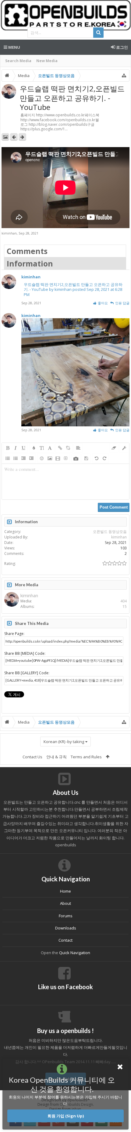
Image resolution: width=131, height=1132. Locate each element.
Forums (66, 916)
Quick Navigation (74, 952)
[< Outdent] (23, 458)
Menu (13, 47)
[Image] (49, 458)
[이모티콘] (41, 458)
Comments (27, 251)
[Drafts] (86, 458)
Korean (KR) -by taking (64, 741)
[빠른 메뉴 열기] (124, 75)
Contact (65, 940)
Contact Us (32, 757)
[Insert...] (65, 458)
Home (65, 891)
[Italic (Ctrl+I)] (15, 448)
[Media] (57, 458)
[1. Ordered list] (15, 458)
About (65, 903)
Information (30, 263)
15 (124, 606)
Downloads (65, 928)
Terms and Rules (86, 757)
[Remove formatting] (113, 448)
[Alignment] (78, 448)
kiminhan (9, 233)
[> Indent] (31, 458)
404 (123, 601)
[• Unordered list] (7, 458)
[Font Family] (49, 448)
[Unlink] (68, 448)
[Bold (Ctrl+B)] (7, 448)
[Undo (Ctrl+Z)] (96, 458)
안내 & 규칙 (56, 757)
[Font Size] (41, 448)
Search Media (18, 60)
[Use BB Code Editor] (124, 448)
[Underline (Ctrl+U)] (23, 448)
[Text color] (33, 448)
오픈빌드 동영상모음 (110, 531)
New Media (47, 60)
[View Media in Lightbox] (5, 137)
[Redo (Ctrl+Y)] (104, 458)
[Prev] (14, 137)
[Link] (60, 448)
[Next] (22, 137)
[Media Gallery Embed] (76, 458)
